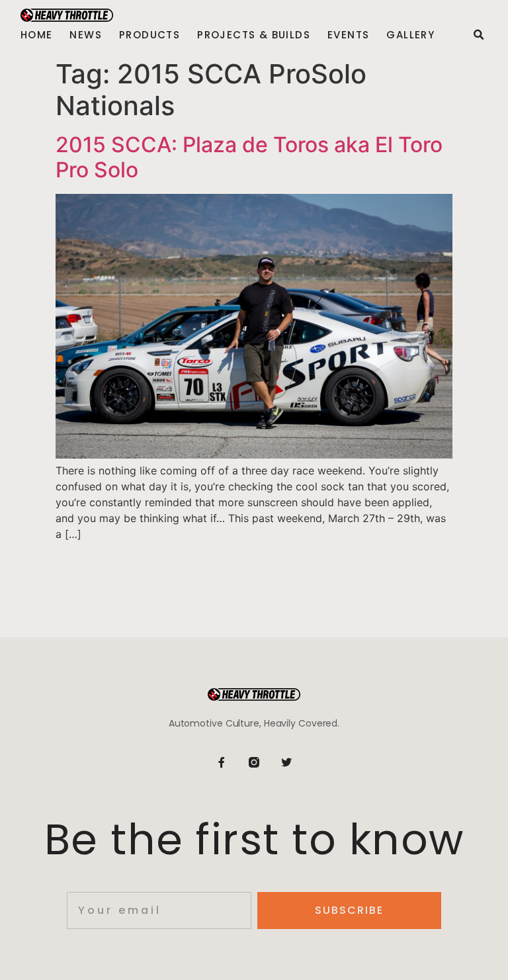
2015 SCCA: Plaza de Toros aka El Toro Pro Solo (249, 157)
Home (37, 35)
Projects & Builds (253, 35)
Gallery (410, 35)
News (85, 35)
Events (348, 35)
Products (149, 35)
